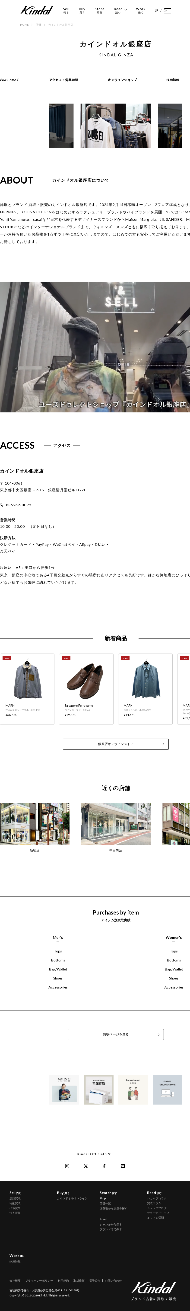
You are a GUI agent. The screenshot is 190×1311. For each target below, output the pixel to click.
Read (118, 10)
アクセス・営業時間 (63, 79)
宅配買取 (15, 1203)
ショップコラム (157, 1198)
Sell (66, 10)
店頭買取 (15, 1198)
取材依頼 (79, 1280)
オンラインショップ (122, 79)
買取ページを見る (116, 1034)
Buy (82, 10)
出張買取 (15, 1208)
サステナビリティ (158, 1213)
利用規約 (63, 1280)
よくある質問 (155, 1217)
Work (141, 10)
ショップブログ (157, 1208)
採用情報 (172, 79)
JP (156, 10)
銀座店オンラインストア (116, 744)
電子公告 (94, 1280)
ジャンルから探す (111, 1224)
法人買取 (15, 1213)
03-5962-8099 (18, 505)
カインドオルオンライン (72, 1198)
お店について (9, 79)
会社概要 (15, 1280)
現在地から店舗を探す (113, 1208)
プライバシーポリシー (39, 1280)
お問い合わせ (113, 1280)
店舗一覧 (105, 1203)
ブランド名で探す (111, 1229)
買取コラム (154, 1203)
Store (99, 10)
